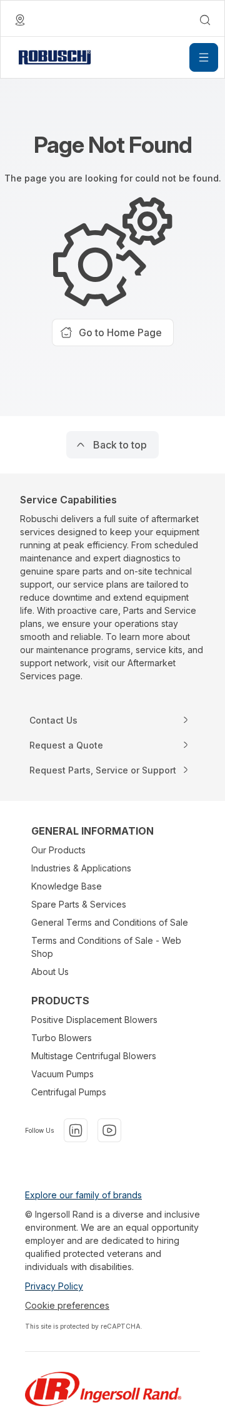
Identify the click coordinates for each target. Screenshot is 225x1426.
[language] (20, 20)
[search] (205, 20)
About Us (50, 971)
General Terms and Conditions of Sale (109, 922)
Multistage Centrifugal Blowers (93, 1055)
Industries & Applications (81, 868)
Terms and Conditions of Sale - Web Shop (106, 947)
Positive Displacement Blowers (94, 1019)
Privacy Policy (54, 1286)
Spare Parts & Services (78, 904)
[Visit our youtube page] (109, 1130)
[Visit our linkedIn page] (76, 1130)
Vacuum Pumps (62, 1074)
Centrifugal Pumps (68, 1092)
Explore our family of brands (83, 1195)
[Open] (203, 57)
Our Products (58, 850)
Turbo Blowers (61, 1037)
